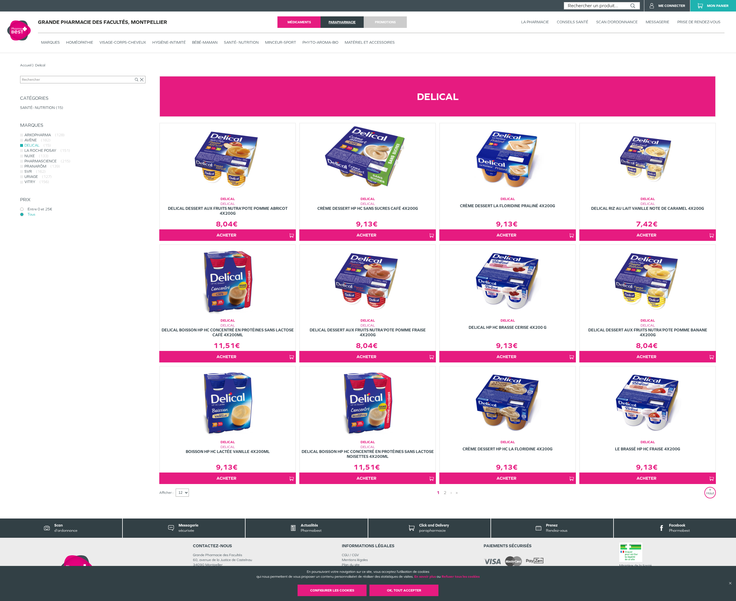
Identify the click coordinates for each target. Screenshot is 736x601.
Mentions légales (355, 560)
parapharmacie (342, 22)
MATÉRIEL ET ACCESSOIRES (370, 42)
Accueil (25, 65)
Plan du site (351, 565)
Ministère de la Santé (635, 566)
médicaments (299, 22)
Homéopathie (79, 42)
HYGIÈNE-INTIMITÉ (169, 42)
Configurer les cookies (332, 590)
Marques (50, 42)
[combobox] (595, 6)
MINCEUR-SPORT (280, 42)
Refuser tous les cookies (461, 577)
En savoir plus (425, 577)
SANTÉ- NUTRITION (241, 42)
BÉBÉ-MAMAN (205, 42)
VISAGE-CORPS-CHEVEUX (122, 42)
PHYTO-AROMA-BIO (320, 42)
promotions (385, 22)
